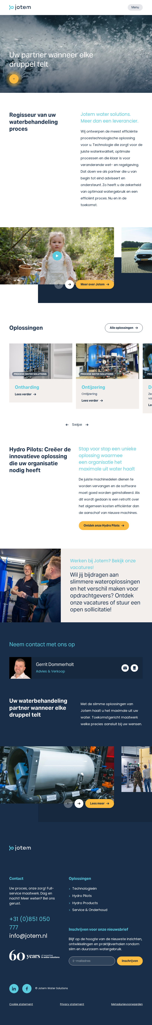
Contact (16, 878)
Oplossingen (80, 878)
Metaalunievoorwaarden (127, 1004)
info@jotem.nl (28, 936)
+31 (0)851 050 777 (29, 924)
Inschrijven (130, 961)
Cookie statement (21, 1004)
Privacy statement (72, 1004)
